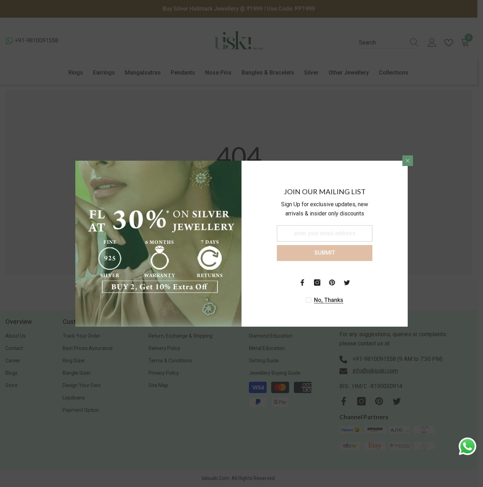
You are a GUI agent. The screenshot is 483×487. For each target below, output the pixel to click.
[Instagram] (317, 282)
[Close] (407, 160)
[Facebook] (302, 282)
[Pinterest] (332, 282)
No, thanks (328, 300)
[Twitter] (346, 282)
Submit (324, 252)
